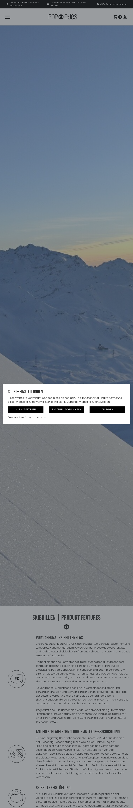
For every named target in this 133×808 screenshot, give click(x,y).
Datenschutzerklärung (19, 417)
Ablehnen (107, 409)
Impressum (42, 417)
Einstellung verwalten (66, 409)
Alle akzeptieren (25, 409)
